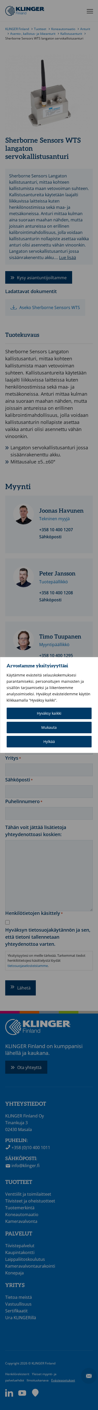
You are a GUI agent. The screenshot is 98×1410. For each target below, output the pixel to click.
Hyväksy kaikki (49, 713)
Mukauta (49, 727)
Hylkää (49, 741)
